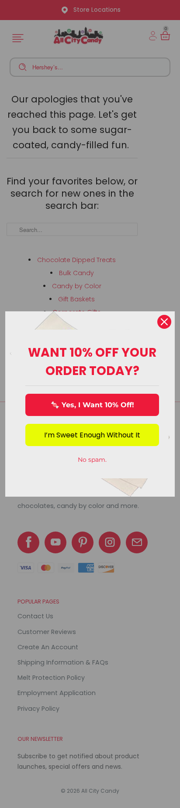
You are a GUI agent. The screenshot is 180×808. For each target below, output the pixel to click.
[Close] (164, 321)
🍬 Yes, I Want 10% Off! (92, 405)
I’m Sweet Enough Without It (92, 435)
